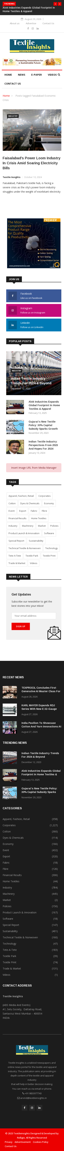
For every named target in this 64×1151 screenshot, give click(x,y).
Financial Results (17, 518)
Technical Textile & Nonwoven (25, 548)
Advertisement (23, 1142)
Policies (54, 525)
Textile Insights (11, 177)
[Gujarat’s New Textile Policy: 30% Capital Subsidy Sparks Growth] (16, 427)
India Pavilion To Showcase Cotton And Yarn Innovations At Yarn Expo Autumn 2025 (41, 726)
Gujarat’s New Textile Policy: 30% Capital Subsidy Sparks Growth (43, 425)
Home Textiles (38, 518)
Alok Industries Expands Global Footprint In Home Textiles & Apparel (44, 405)
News (21, 74)
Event (12, 510)
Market (42, 525)
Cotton (12, 503)
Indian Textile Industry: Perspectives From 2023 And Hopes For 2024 (43, 445)
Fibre (44, 510)
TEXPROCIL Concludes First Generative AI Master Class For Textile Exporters (41, 691)
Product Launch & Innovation (24, 533)
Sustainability (36, 540)
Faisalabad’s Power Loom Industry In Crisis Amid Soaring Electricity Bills (31, 163)
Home (8, 74)
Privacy (8, 1142)
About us (15, 23)
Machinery (27, 525)
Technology (51, 548)
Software (49, 533)
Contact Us (48, 23)
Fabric (34, 510)
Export (22, 510)
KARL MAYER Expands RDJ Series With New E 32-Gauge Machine (39, 709)
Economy (49, 503)
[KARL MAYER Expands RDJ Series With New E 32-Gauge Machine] (11, 710)
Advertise (31, 23)
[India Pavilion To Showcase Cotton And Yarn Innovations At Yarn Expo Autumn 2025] (11, 728)
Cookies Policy (40, 1142)
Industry (13, 116)
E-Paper (36, 74)
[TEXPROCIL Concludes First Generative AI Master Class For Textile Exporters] (11, 693)
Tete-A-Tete (15, 555)
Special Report (16, 540)
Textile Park (32, 555)
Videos (52, 74)
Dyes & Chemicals (29, 503)
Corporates (44, 495)
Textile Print (49, 555)
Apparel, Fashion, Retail (21, 495)
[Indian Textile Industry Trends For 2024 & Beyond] (11, 758)
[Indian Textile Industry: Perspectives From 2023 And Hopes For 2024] (16, 447)
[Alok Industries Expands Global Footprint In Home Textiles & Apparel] (16, 407)
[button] (55, 4)
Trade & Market (17, 563)
